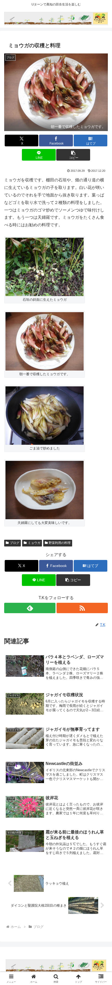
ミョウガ (34, 543)
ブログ (14, 543)
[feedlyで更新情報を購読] (29, 608)
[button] (73, 155)
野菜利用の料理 (60, 543)
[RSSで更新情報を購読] (82, 608)
